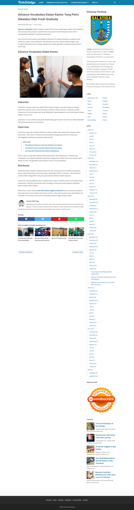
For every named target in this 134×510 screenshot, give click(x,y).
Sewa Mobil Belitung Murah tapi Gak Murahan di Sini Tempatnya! (105, 460)
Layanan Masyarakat (79, 2)
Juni (91, 139)
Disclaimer (68, 500)
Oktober (92, 168)
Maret (92, 149)
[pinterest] (59, 219)
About (55, 500)
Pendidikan (106, 107)
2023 (91, 234)
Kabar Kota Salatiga (69, 507)
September (93, 171)
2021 (91, 329)
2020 (90, 370)
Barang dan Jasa (93, 98)
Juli (91, 136)
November (93, 164)
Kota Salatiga (92, 120)
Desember (93, 161)
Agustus (93, 133)
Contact (85, 500)
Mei (91, 142)
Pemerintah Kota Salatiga (57, 2)
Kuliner (105, 98)
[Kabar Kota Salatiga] (26, 2)
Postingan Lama (78, 252)
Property (105, 110)
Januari (92, 155)
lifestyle (105, 101)
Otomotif (105, 104)
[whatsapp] (76, 219)
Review (105, 113)
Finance (90, 107)
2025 (91, 158)
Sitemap (60, 500)
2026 (91, 130)
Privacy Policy (77, 500)
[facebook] (26, 219)
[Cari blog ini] (115, 2)
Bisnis (89, 104)
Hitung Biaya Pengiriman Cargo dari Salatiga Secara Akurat (43, 145)
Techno (105, 117)
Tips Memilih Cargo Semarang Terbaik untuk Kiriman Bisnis (43, 148)
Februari (93, 152)
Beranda (49, 500)
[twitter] (43, 219)
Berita (94, 2)
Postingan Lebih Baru (25, 252)
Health (90, 113)
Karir (89, 117)
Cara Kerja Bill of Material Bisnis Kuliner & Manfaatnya (42, 151)
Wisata (105, 120)
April (91, 145)
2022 (91, 288)
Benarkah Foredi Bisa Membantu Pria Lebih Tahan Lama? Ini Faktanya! (105, 474)
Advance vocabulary (25, 29)
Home (41, 2)
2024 (91, 196)
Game (89, 110)
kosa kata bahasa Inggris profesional (50, 190)
